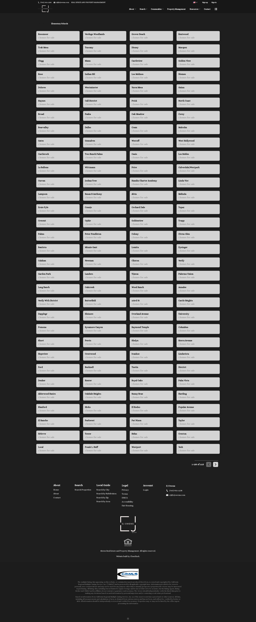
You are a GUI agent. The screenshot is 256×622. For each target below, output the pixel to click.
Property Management (176, 9)
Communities (156, 9)
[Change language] (195, 2)
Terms (125, 494)
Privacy (125, 490)
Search (142, 9)
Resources (194, 9)
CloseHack (134, 556)
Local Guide (103, 485)
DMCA (125, 498)
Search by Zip (102, 497)
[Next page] (215, 464)
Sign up (205, 2)
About (131, 9)
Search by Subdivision (106, 493)
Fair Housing (127, 505)
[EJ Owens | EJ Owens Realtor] (128, 524)
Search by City (102, 490)
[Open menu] (216, 9)
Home (56, 490)
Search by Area (103, 501)
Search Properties (83, 490)
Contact (207, 9)
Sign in (214, 2)
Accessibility (127, 502)
